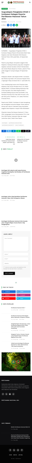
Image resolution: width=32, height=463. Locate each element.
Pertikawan (4, 21)
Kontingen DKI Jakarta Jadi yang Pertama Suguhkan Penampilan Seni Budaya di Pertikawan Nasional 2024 (15, 172)
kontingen (4, 122)
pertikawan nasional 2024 (15, 122)
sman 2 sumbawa (19, 125)
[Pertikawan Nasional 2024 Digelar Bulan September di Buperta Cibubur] (6, 318)
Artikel (21, 454)
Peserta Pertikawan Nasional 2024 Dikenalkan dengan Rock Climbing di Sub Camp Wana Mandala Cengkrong (20, 436)
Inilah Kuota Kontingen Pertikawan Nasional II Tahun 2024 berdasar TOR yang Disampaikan (20, 345)
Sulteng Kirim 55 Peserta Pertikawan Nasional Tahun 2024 (23, 141)
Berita (15, 454)
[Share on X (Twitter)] (11, 25)
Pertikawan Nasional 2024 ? (18, 307)
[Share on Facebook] (8, 25)
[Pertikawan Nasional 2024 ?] (6, 310)
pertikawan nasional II (8, 125)
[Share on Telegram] (14, 25)
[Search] (30, 2)
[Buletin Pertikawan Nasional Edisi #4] (5, 429)
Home (10, 454)
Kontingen (4, 8)
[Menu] (2, 2)
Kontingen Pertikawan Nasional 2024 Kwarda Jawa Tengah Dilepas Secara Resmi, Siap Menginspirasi (14, 222)
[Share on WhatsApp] (17, 25)
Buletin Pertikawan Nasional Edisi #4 (20, 427)
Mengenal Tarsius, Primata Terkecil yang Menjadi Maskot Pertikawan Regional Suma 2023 (20, 336)
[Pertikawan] (16, 2)
